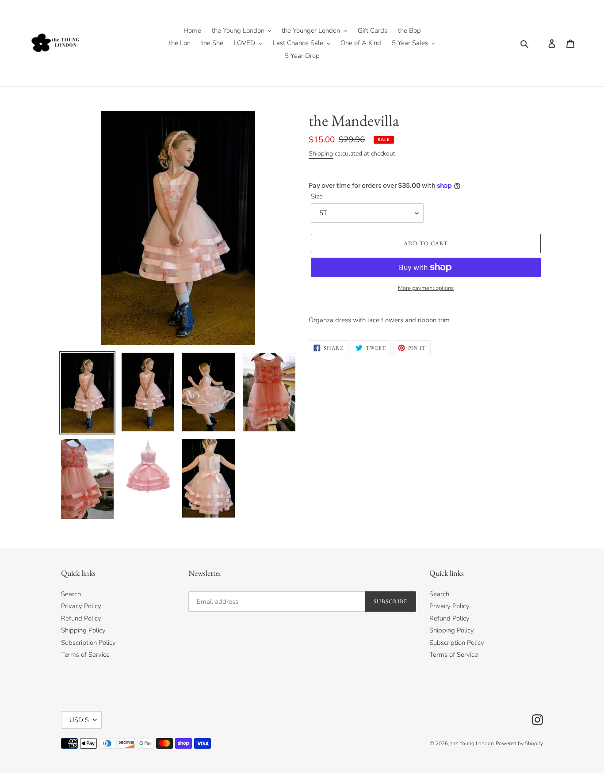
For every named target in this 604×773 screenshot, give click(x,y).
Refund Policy (81, 618)
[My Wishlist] (538, 43)
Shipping (321, 153)
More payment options (426, 288)
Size (317, 196)
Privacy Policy (81, 606)
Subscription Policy (88, 642)
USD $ (79, 720)
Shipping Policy (83, 630)
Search (71, 594)
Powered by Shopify (519, 743)
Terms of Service (85, 654)
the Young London (472, 743)
